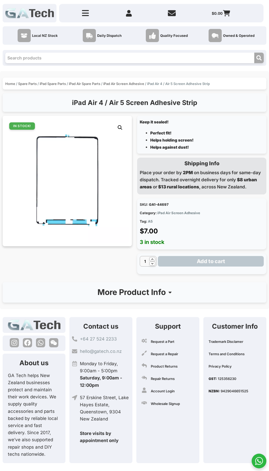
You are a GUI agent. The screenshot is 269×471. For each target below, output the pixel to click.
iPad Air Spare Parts (84, 84)
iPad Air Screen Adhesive (123, 84)
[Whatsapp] (40, 342)
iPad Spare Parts (53, 84)
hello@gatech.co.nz (101, 351)
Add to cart (211, 261)
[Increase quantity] (152, 259)
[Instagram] (14, 342)
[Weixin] (53, 342)
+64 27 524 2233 (98, 339)
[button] (120, 127)
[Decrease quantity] (152, 263)
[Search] (259, 58)
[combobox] (129, 58)
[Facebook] (27, 342)
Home (10, 84)
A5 (150, 221)
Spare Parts (27, 84)
